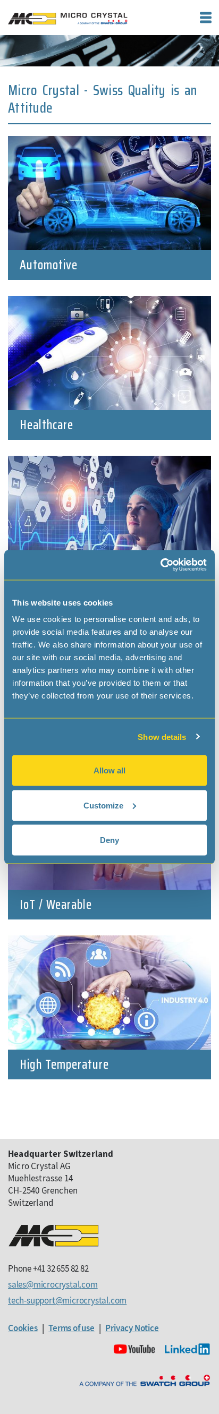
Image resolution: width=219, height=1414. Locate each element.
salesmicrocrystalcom (53, 1284)
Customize (103, 805)
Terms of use (71, 1328)
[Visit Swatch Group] (144, 1380)
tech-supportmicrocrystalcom (67, 1300)
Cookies (23, 1328)
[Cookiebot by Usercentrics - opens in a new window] (160, 565)
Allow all (109, 770)
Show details (162, 736)
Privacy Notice (131, 1328)
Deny (109, 840)
